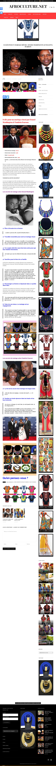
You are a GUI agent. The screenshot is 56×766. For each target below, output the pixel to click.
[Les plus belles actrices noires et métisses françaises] (41, 745)
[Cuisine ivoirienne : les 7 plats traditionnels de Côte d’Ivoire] (41, 738)
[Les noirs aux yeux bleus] (41, 725)
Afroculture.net (28, 6)
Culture (16, 14)
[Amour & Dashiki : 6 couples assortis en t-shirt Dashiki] (45, 619)
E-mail (4, 712)
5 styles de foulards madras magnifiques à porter (44, 570)
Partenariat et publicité (6, 748)
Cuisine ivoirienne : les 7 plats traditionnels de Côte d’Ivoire (49, 738)
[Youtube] (40, 0)
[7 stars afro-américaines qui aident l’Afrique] (8, 513)
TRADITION (6, 17)
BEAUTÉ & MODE (23, 14)
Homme (29, 14)
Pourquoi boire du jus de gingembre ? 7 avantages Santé (45, 580)
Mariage (11, 17)
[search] (54, 7)
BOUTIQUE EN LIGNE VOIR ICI (21, 350)
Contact (17, 0)
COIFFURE (44, 14)
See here (34, 38)
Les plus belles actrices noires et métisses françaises (49, 744)
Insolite (40, 87)
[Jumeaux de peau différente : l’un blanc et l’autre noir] (41, 712)
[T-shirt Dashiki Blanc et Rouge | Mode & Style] (45, 598)
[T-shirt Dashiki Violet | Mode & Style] (45, 629)
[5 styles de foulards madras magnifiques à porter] (45, 567)
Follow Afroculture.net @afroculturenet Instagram (28, 703)
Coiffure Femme (41, 99)
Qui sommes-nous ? (6, 751)
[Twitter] (7, 96)
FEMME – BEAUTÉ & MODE (43, 90)
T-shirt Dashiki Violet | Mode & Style (44, 632)
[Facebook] (39, 0)
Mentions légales (5, 745)
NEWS (5, 14)
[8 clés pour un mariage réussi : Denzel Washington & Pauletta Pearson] (28, 62)
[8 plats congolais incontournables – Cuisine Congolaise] (41, 719)
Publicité (13, 0)
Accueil (8, 0)
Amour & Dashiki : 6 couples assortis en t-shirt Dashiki (44, 621)
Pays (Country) (6, 716)
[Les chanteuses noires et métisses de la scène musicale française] (41, 751)
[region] (28, 30)
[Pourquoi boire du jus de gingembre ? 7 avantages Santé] (45, 578)
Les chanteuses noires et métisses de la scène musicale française (49, 751)
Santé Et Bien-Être (42, 102)
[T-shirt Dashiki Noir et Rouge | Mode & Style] (45, 609)
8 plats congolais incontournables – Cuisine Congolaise (48, 719)
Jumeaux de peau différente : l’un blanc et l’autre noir (49, 712)
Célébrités (40, 96)
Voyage (4, 0)
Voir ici (21, 38)
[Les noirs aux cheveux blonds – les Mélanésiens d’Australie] (41, 731)
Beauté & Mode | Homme (43, 93)
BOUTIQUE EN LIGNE (36, 14)
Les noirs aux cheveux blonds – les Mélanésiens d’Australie (49, 731)
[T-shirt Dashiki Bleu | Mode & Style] (19, 513)
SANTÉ (17, 17)
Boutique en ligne (24, 0)
